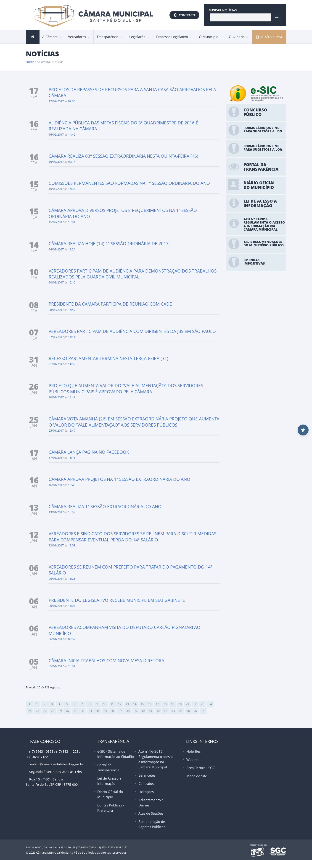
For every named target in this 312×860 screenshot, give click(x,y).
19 (172, 704)
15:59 (71, 310)
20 (180, 704)
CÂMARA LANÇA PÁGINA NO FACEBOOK (89, 452)
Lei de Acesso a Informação (109, 781)
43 (165, 711)
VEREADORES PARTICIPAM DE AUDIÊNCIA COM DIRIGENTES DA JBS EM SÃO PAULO (132, 331)
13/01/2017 (56, 512)
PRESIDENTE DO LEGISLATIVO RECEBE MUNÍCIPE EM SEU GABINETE (117, 600)
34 (97, 711)
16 (149, 704)
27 (45, 711)
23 (202, 704)
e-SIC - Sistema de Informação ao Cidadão (115, 43)
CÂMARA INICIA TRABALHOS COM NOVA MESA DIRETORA (106, 661)
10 (104, 704)
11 (112, 704)
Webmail (193, 759)
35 (105, 711)
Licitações (146, 791)
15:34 (71, 189)
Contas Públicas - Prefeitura (110, 808)
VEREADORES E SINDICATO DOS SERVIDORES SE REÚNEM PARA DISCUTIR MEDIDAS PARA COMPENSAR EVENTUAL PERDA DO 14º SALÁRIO (132, 537)
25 (30, 711)
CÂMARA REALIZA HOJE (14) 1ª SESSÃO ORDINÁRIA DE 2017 (109, 244)
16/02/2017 (56, 134)
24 (210, 704)
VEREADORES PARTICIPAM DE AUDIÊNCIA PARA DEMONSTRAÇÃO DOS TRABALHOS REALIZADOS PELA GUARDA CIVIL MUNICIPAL (133, 274)
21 (187, 704)
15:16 (71, 282)
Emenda (164, 43)
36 (112, 711)
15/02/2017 (56, 189)
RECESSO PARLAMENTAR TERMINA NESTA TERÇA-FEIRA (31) (108, 358)
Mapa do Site (196, 776)
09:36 (71, 101)
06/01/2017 (56, 579)
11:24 (71, 249)
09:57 (71, 639)
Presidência (53, 43)
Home (30, 62)
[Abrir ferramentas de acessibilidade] (303, 430)
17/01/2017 (56, 458)
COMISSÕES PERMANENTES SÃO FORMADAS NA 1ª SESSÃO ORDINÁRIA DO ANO (129, 183)
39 (135, 711)
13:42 (71, 397)
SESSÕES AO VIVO (271, 37)
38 (128, 711)
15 (142, 704)
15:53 (71, 512)
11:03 (71, 545)
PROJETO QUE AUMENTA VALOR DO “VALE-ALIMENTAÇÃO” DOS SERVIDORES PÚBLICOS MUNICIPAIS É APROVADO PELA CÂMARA (126, 388)
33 (90, 711)
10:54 (71, 666)
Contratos (146, 783)
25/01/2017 (56, 430)
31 (75, 711)
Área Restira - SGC (200, 767)
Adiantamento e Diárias (151, 802)
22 (195, 704)
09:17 (71, 162)
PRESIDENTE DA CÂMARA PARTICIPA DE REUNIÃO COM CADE (110, 304)
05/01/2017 (56, 666)
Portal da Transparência (115, 42)
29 (60, 711)
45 (180, 711)
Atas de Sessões (150, 813)
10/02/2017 (56, 282)
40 (143, 711)
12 (119, 704)
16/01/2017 (56, 485)
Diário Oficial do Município (110, 794)
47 (195, 711)
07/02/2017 (56, 337)
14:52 (71, 364)
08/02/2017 (56, 310)
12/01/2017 (56, 545)
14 (134, 704)
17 (157, 704)
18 (165, 704)
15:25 (71, 579)
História (207, 43)
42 (158, 711)
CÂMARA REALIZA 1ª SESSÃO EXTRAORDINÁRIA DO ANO (105, 507)
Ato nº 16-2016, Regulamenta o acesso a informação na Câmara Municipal (155, 759)
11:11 (71, 337)
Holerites (193, 751)
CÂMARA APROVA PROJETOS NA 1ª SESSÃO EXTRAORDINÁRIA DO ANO (119, 479)
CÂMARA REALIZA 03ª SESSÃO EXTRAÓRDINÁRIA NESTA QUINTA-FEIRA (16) (123, 156)
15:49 (71, 430)
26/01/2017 (56, 397)
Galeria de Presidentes (87, 43)
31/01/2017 (56, 364)
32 (82, 711)
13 (127, 704)
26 (37, 711)
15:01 (71, 222)
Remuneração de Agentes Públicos (151, 824)
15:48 (71, 485)
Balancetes (146, 775)
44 (173, 711)
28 (52, 711)
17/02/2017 (56, 101)
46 (188, 711)
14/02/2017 (56, 249)
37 (120, 711)
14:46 (71, 134)
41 (150, 711)
